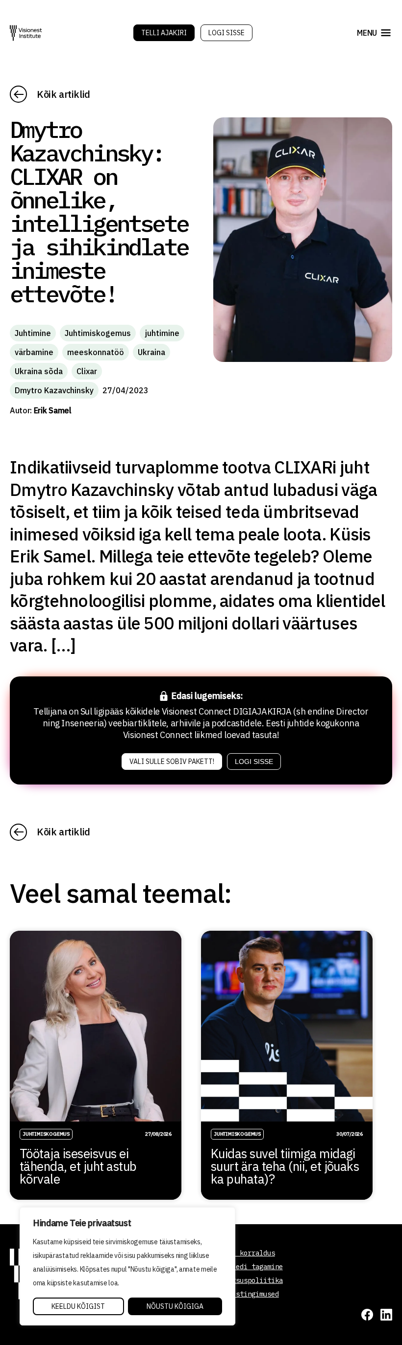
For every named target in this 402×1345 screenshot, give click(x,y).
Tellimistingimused (243, 1294)
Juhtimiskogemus (98, 333)
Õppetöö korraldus (241, 1253)
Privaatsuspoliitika (245, 1280)
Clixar (86, 371)
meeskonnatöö (95, 352)
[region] (127, 1266)
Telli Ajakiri (164, 32)
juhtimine (162, 333)
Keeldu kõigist (78, 1306)
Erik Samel (53, 410)
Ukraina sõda (39, 371)
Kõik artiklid (63, 94)
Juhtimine (33, 333)
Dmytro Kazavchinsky (54, 390)
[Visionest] (26, 33)
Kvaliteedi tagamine (245, 1266)
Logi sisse (226, 32)
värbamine (34, 352)
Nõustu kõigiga (175, 1306)
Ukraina (151, 352)
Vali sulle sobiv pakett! (171, 761)
